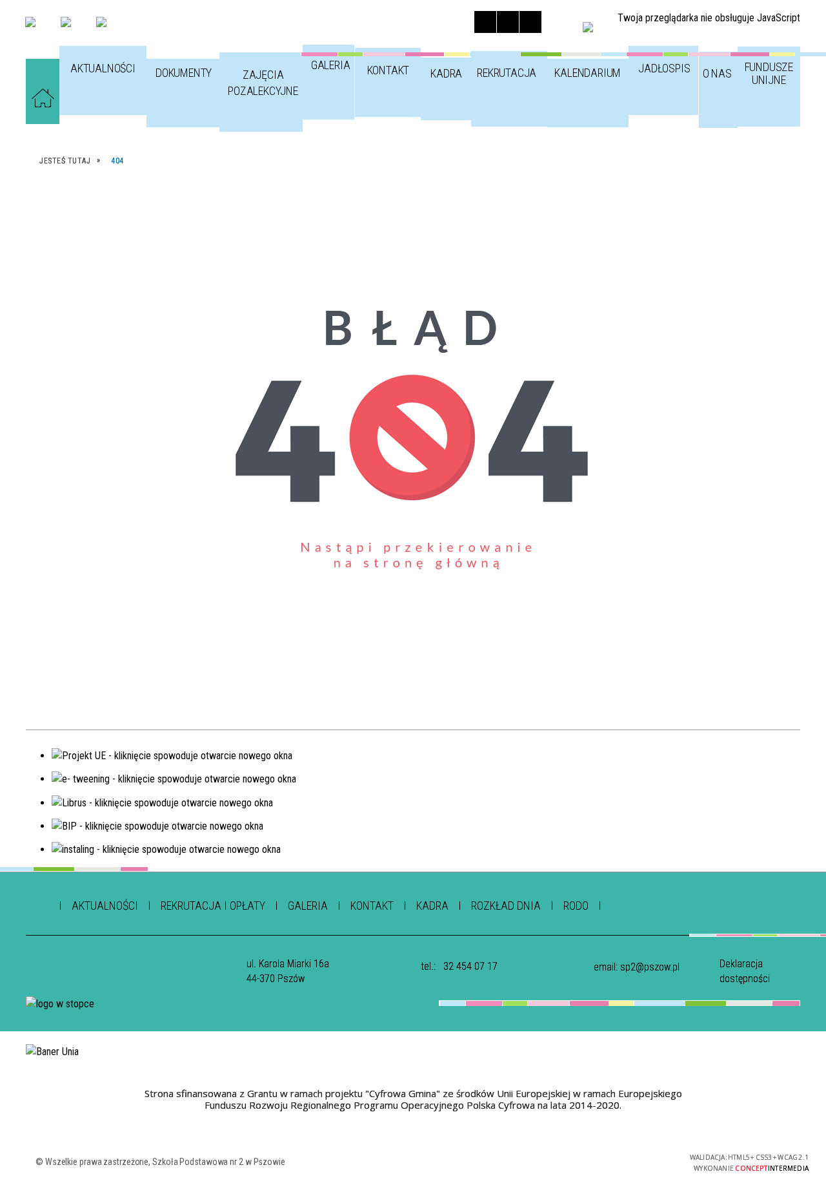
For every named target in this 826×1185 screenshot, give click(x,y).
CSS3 (591, 1161)
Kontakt (372, 905)
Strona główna (39, 902)
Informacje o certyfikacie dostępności (422, 1163)
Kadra (432, 905)
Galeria (308, 905)
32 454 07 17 (470, 966)
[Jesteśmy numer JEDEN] (101, 22)
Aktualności (105, 905)
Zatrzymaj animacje (485, 22)
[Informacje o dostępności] (508, 22)
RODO (576, 905)
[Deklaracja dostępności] (530, 22)
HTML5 (572, 1161)
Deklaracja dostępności (745, 971)
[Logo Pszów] (66, 22)
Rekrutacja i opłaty (213, 905)
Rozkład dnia (506, 905)
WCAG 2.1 (631, 1161)
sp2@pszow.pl (650, 967)
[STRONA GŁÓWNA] (42, 98)
